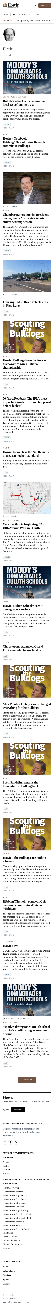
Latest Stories (9, 1271)
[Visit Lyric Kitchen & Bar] (11, 5)
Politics (6, 1173)
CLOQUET (8, 1233)
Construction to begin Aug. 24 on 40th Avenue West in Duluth (24, 526)
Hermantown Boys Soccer (15, 1195)
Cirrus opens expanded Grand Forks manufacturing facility (23, 648)
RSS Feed (7, 1275)
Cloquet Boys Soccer (13, 1244)
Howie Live (8, 942)
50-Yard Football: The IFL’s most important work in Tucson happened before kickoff (27, 402)
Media (6, 1166)
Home (5, 14)
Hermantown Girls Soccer (15, 1203)
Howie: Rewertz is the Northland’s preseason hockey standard (25, 453)
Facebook (7, 55)
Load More (27, 1080)
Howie (8, 1097)
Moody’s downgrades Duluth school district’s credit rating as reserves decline (26, 1030)
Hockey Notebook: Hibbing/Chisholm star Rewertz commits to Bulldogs (24, 142)
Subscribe (45, 5)
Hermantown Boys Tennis (15, 1199)
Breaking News (10, 1023)
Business (7, 211)
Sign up (6, 1248)
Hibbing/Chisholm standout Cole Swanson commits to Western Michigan (24, 905)
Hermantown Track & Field (16, 1229)
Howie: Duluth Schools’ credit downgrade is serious (22, 607)
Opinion (7, 602)
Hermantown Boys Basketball (17, 1214)
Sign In (6, 1110)
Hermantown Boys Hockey (15, 1210)
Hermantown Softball (13, 1225)
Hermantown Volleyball (14, 1207)
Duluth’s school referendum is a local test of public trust (24, 102)
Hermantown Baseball (13, 1222)
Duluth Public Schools (14, 97)
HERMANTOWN (11, 1188)
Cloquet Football (11, 1237)
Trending (8, 21)
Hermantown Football (13, 1192)
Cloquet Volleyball (12, 1240)
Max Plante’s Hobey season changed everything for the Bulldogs (27, 705)
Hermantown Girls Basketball (17, 1218)
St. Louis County (21, 14)
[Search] (35, 5)
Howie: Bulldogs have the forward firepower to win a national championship (25, 363)
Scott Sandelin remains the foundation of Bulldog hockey (22, 784)
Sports (38, 14)
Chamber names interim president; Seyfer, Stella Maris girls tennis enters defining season (26, 218)
